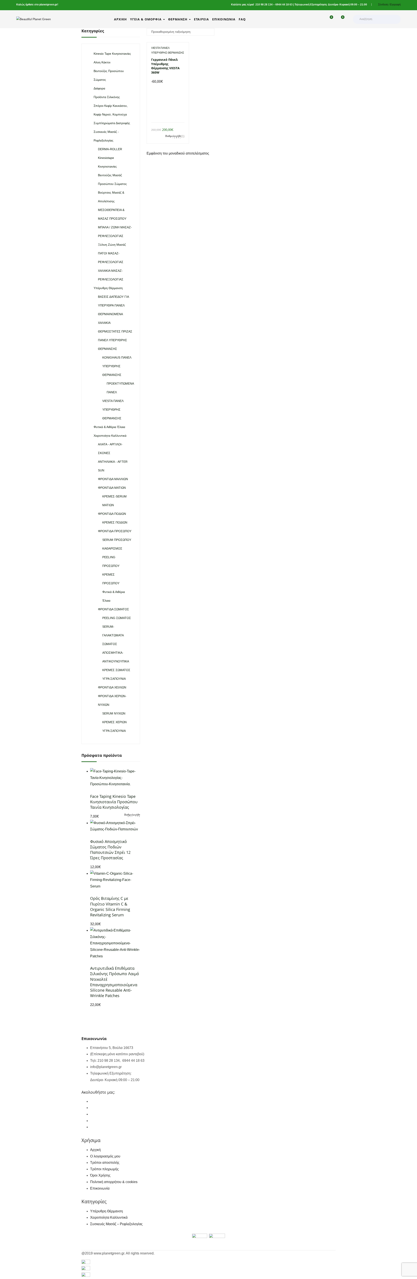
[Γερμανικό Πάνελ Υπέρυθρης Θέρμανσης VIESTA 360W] (167, 88)
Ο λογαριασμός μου (105, 1156)
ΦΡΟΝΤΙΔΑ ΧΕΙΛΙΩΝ (112, 687)
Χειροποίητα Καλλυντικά (110, 435)
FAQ (242, 19)
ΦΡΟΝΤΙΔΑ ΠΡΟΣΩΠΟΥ (114, 531)
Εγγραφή (395, 4)
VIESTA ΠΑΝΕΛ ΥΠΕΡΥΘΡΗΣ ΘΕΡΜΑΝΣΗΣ (112, 409)
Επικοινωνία (223, 19)
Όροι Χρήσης (100, 1175)
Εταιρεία (201, 19)
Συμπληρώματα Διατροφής (112, 123)
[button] (340, 19)
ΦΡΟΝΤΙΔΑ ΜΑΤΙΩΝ (112, 487)
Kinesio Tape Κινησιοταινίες (112, 53)
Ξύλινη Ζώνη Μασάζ (112, 244)
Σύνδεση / (383, 4)
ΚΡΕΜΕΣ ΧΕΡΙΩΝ (114, 722)
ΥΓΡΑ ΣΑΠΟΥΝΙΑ (114, 678)
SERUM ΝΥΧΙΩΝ (113, 713)
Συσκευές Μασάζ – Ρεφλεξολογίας (116, 1224)
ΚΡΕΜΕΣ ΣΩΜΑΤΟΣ (116, 670)
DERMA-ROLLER (110, 149)
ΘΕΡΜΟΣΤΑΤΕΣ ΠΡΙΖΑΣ (115, 331)
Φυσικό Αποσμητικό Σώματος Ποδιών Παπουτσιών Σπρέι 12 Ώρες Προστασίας (110, 850)
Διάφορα (99, 88)
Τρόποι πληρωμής (104, 1169)
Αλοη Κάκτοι (102, 62)
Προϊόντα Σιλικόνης (107, 97)
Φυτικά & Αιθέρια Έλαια (109, 427)
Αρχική (120, 19)
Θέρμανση (178, 19)
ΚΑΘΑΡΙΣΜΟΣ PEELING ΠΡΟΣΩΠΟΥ (112, 557)
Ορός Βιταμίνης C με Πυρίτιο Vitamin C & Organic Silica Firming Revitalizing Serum (110, 906)
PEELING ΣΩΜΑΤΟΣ (116, 618)
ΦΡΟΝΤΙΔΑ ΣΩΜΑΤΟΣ (113, 609)
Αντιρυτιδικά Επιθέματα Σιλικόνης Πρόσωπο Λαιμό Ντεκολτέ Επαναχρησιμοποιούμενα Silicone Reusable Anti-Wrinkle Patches (114, 982)
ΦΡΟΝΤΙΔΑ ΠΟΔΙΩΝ (112, 513)
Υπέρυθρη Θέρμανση (108, 288)
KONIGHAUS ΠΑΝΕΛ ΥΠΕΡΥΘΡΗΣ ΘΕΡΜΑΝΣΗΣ (116, 366)
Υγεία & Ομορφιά (146, 19)
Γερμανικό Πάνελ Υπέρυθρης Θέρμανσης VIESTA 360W (165, 66)
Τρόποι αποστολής (104, 1162)
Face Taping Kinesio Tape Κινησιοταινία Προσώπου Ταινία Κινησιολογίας (113, 802)
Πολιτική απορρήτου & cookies (113, 1182)
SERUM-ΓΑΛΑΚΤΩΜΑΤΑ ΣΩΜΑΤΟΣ (113, 635)
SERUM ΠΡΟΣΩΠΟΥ (116, 540)
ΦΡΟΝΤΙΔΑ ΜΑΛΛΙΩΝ (113, 479)
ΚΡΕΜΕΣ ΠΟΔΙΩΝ (114, 522)
